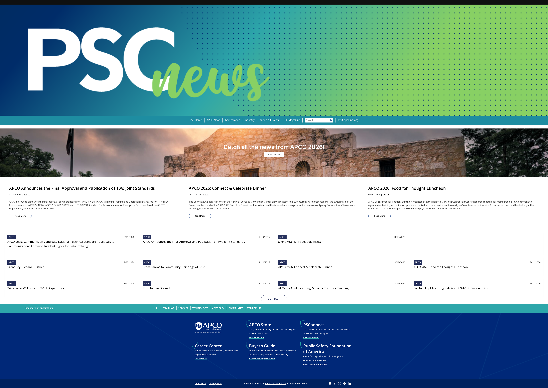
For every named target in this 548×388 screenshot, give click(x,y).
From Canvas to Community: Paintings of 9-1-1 (174, 267)
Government (232, 120)
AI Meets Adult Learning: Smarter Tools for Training (313, 288)
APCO (27, 194)
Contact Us (200, 383)
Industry (250, 120)
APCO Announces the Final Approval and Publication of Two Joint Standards (194, 242)
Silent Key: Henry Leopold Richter (300, 242)
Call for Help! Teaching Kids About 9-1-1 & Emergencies (451, 288)
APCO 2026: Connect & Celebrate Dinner (305, 267)
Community (236, 308)
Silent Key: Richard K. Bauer (25, 267)
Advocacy (218, 308)
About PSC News (269, 120)
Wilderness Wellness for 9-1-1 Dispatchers (35, 288)
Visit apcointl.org (348, 120)
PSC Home (196, 120)
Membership (254, 308)
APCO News (213, 120)
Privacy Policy (215, 383)
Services (183, 308)
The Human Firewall (156, 288)
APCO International (275, 383)
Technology (200, 308)
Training (168, 308)
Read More (20, 216)
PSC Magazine (292, 120)
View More (274, 299)
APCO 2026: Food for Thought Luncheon (441, 267)
